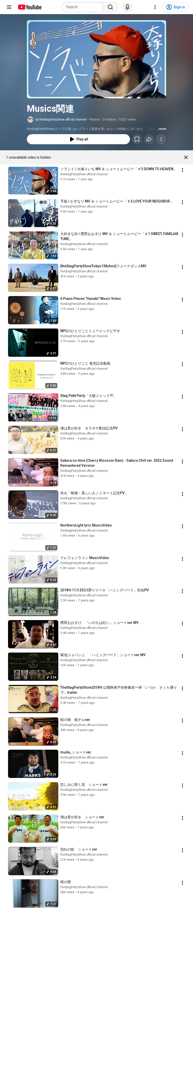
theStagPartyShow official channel (84, 174)
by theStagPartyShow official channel (60, 119)
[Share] (149, 139)
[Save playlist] (137, 139)
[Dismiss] (186, 157)
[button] (96, 59)
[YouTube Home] (29, 7)
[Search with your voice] (127, 7)
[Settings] (155, 7)
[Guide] (9, 7)
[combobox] (83, 7)
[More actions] (161, 139)
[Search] (110, 7)
